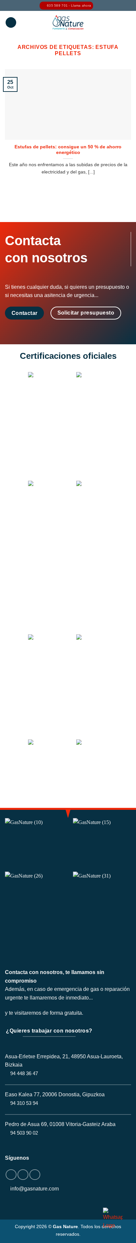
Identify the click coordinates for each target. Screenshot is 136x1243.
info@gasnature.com (34, 1188)
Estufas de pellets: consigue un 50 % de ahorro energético (68, 149)
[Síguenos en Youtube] (34, 1174)
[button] (11, 22)
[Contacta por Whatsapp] (113, 1218)
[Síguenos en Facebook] (11, 1174)
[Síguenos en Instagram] (22, 1174)
